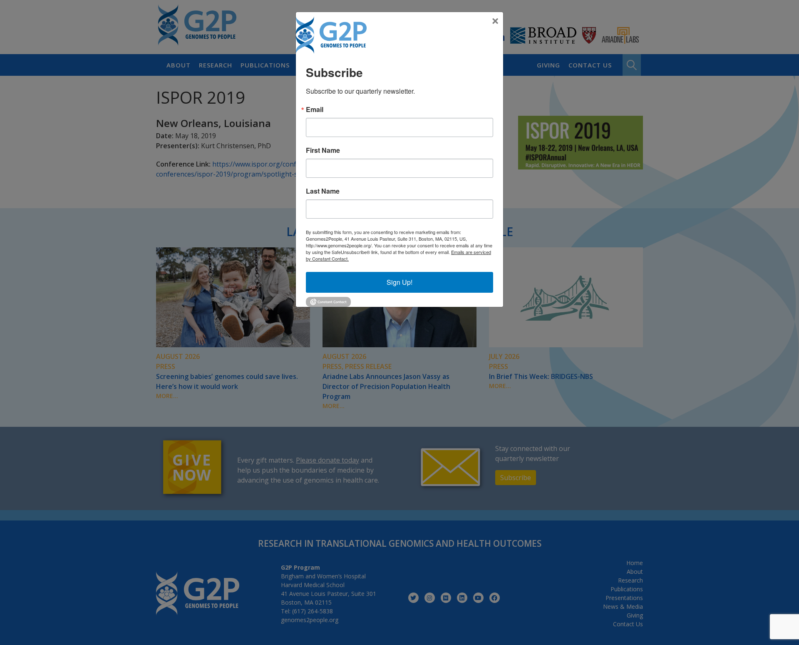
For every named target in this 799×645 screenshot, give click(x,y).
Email (314, 109)
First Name (323, 150)
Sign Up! (399, 282)
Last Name (323, 191)
